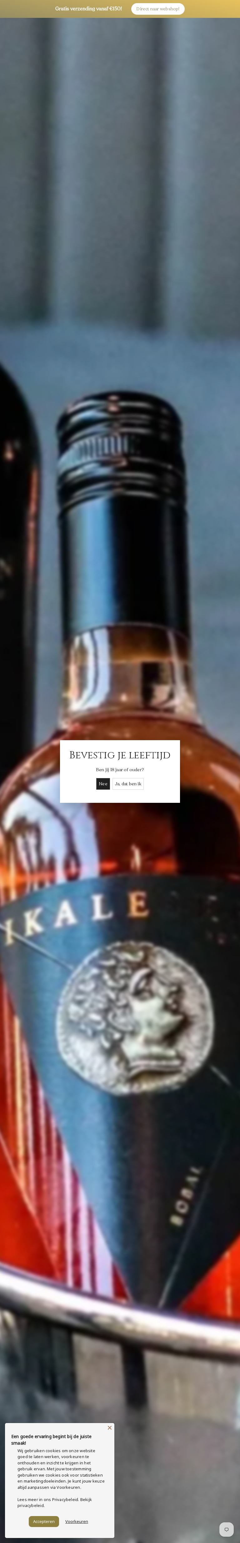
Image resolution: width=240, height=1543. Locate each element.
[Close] (110, 1428)
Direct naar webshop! (157, 9)
